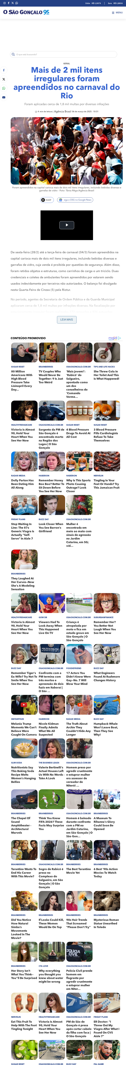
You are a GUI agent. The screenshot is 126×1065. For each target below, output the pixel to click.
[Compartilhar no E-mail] (3, 97)
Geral (66, 64)
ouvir (48, 200)
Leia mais (66, 319)
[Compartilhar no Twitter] (3, 79)
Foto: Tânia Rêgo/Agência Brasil (77, 191)
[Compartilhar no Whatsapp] (3, 88)
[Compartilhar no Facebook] (3, 70)
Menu (119, 13)
